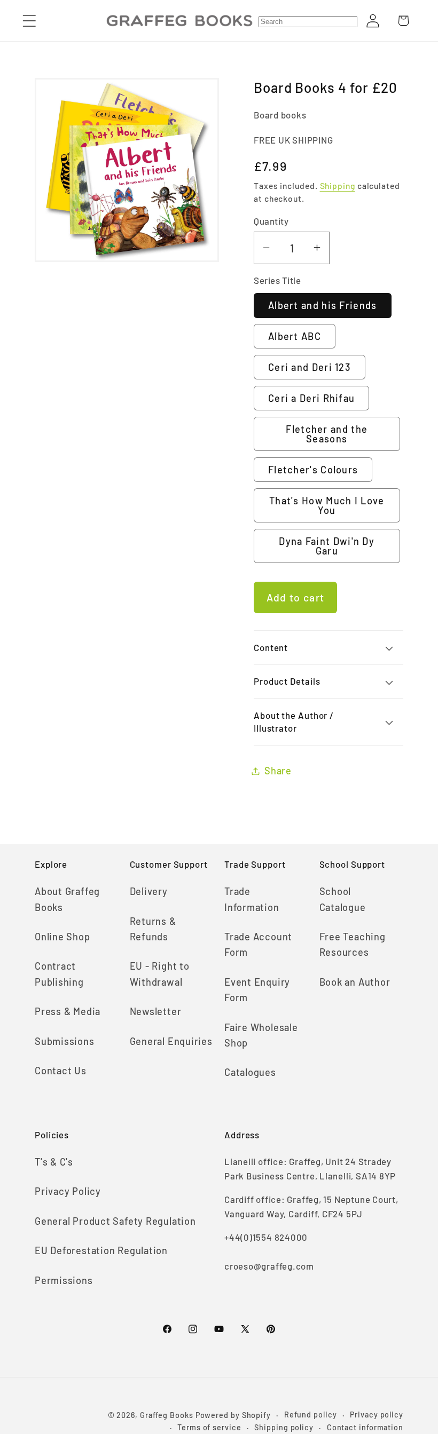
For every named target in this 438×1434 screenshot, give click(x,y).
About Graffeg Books (67, 899)
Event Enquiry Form (257, 989)
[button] (29, 20)
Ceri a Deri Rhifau (311, 398)
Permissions (64, 1280)
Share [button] (278, 771)
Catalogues (250, 1072)
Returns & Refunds (153, 928)
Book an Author (354, 982)
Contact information (365, 1427)
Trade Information (251, 899)
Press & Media (67, 1011)
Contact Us (61, 1070)
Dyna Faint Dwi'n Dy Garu (326, 546)
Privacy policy (376, 1414)
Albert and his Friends (322, 305)
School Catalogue (342, 899)
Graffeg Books (166, 1415)
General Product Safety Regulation (115, 1221)
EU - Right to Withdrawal (160, 973)
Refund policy (310, 1414)
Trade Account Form (258, 944)
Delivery (149, 891)
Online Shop (62, 936)
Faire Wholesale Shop (261, 1035)
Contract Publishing (59, 973)
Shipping (337, 185)
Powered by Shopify (233, 1415)
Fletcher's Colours (313, 470)
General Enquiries (171, 1041)
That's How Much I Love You (327, 505)
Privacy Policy (68, 1191)
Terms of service (209, 1427)
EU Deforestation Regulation (101, 1250)
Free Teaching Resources (352, 944)
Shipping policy (284, 1427)
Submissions (65, 1041)
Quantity (271, 221)
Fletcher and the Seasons (326, 434)
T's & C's (54, 1162)
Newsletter (156, 1011)
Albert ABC (294, 336)
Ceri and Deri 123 (309, 367)
